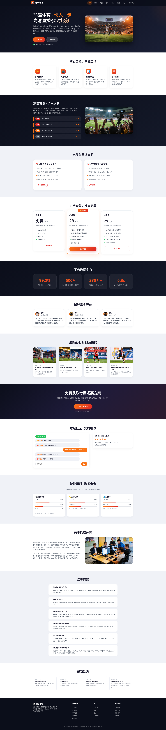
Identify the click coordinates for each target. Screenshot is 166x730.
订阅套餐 (74, 713)
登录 (95, 710)
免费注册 (96, 707)
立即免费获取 (83, 406)
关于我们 (96, 715)
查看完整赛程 (41, 185)
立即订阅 (83, 249)
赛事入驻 (117, 710)
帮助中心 (96, 713)
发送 (84, 464)
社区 (113, 3)
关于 (124, 3)
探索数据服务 (93, 185)
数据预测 (74, 710)
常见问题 (131, 3)
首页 (90, 3)
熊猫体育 (37, 2)
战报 (118, 3)
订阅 (107, 3)
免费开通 (49, 245)
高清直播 (74, 707)
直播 (95, 3)
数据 (101, 3)
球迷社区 (74, 715)
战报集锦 (74, 718)
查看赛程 (52, 39)
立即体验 (39, 39)
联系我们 (117, 715)
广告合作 (117, 707)
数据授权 (117, 713)
